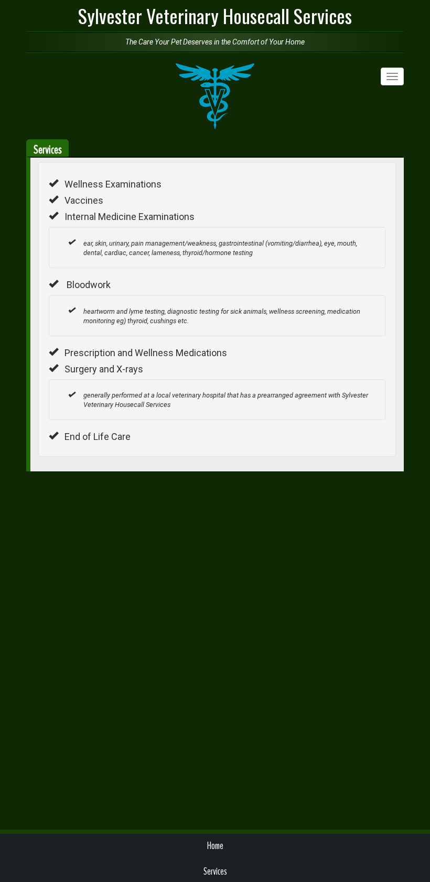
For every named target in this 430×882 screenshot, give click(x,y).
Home (215, 846)
